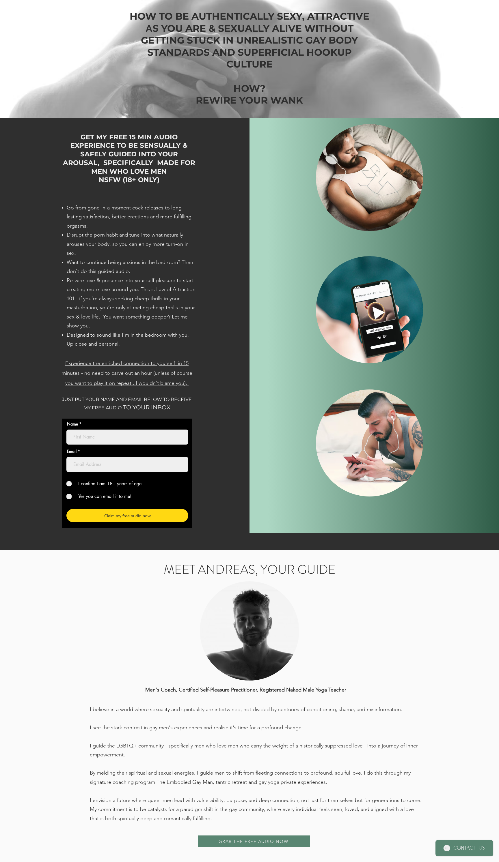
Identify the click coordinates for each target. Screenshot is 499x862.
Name (72, 424)
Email (72, 451)
